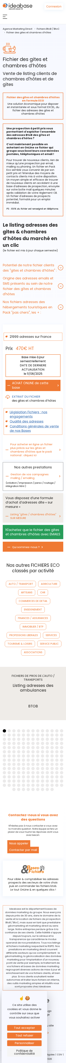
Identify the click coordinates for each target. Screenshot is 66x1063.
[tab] (33, 267)
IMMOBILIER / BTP (33, 626)
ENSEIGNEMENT (33, 609)
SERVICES (51, 635)
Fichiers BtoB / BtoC (48, 29)
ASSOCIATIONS (33, 652)
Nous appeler (18, 843)
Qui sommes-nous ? (26, 547)
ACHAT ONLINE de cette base (30, 385)
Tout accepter (24, 1028)
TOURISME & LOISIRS (20, 644)
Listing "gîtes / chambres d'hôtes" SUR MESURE (33, 516)
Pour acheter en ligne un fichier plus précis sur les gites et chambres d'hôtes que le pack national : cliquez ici (31, 450)
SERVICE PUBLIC (49, 644)
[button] (33, 267)
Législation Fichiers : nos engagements (28, 414)
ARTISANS (26, 592)
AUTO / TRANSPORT (21, 584)
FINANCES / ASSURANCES (33, 618)
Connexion (53, 6)
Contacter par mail (23, 850)
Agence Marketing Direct (17, 29)
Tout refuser (24, 1035)
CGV (59, 1054)
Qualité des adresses (26, 421)
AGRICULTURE (49, 584)
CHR (42, 592)
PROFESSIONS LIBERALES (23, 635)
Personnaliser (24, 1043)
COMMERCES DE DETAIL (33, 601)
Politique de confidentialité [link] (24, 1052)
